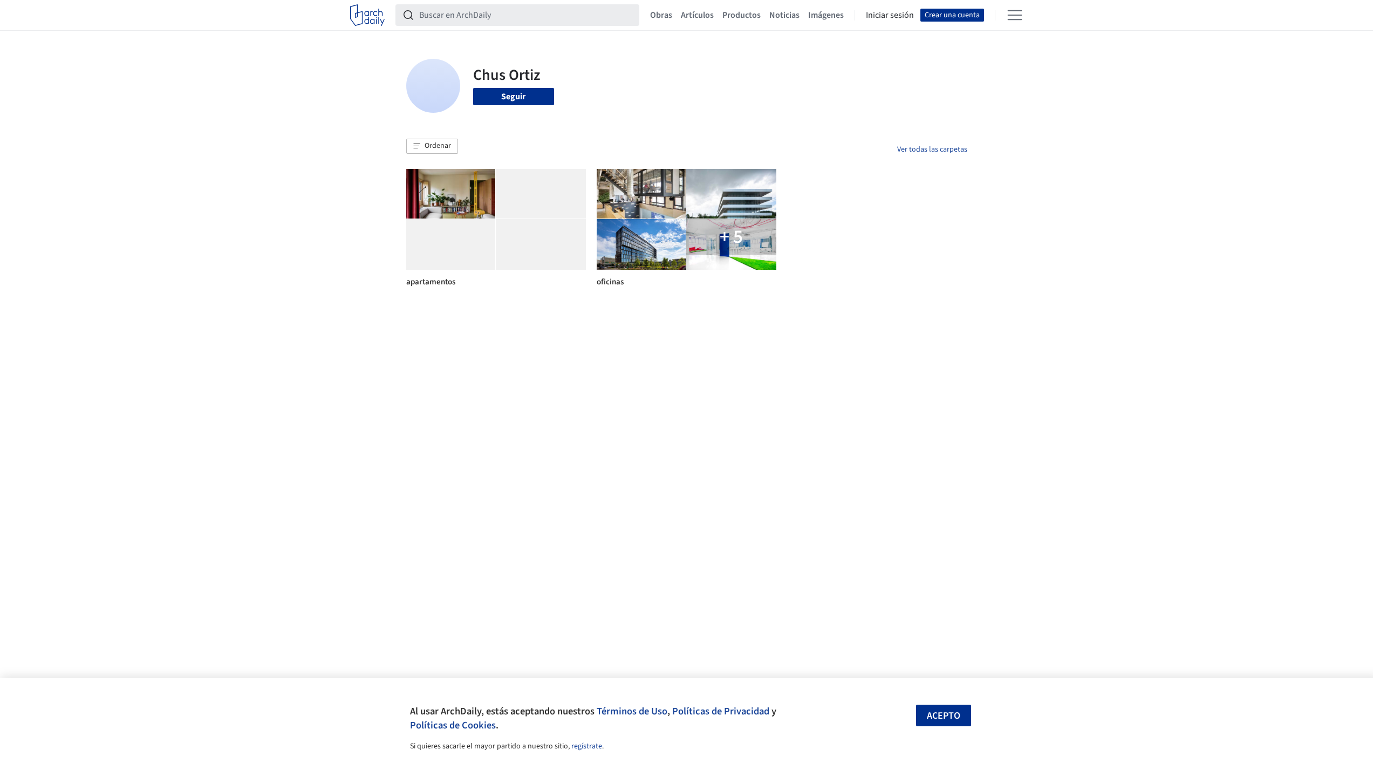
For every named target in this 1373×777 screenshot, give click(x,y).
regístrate (586, 746)
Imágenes (826, 15)
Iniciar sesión (890, 15)
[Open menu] (1014, 15)
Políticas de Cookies (453, 725)
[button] (432, 146)
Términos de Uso (632, 711)
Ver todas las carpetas (932, 149)
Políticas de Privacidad (720, 711)
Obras (661, 15)
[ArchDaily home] (367, 15)
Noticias (784, 15)
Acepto (943, 716)
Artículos (697, 15)
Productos (741, 15)
